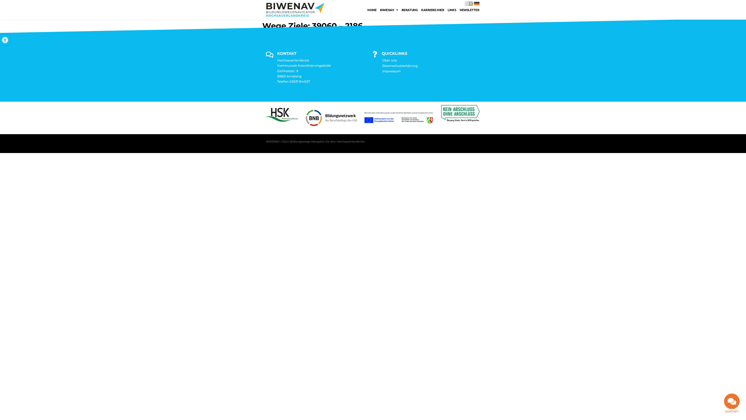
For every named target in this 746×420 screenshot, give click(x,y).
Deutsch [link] (474, 3)
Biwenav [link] (387, 10)
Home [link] (371, 10)
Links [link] (452, 10)
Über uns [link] (389, 60)
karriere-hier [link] (432, 10)
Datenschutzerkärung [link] (400, 66)
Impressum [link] (391, 71)
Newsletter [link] (469, 10)
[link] (5, 40)
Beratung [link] (410, 10)
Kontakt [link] (731, 411)
